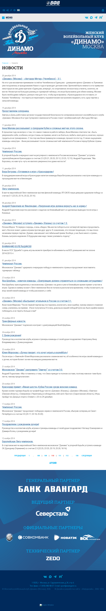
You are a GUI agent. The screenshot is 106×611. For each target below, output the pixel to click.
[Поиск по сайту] (11, 10)
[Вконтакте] (86, 18)
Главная (5, 63)
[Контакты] (4, 10)
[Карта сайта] (7, 10)
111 (60, 456)
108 (38, 456)
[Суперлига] (53, 3)
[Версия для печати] (14, 10)
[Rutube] (101, 17)
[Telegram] (96, 17)
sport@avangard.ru (68, 586)
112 (67, 456)
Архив (53, 462)
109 (45, 456)
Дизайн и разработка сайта (68, 589)
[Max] (91, 17)
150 (77, 456)
